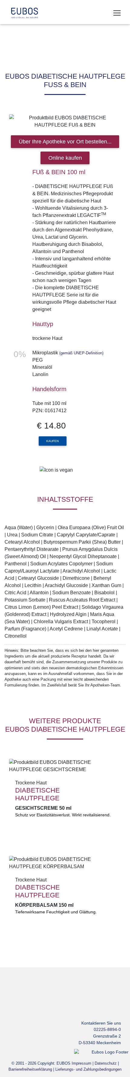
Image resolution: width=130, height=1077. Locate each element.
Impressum (91, 120)
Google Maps (39, 168)
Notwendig (42, 137)
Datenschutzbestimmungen (39, 120)
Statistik (39, 147)
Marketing (41, 157)
